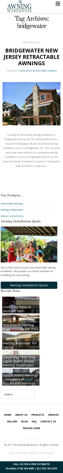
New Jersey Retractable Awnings (38, 70)
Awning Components (12, 209)
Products (37, 414)
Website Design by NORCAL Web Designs (32, 453)
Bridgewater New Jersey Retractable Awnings (32, 57)
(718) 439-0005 (25, 468)
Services (53, 414)
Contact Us (48, 421)
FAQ (34, 421)
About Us (21, 414)
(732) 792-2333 (48, 468)
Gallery (12, 421)
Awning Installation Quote (29, 285)
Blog (24, 421)
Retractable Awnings (12, 203)
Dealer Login (31, 428)
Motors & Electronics (12, 216)
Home (7, 414)
